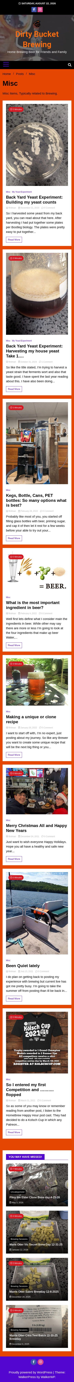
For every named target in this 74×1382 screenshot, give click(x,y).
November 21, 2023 (30, 208)
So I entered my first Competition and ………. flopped (30, 1089)
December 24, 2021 (30, 836)
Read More (14, 239)
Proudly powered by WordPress (31, 1372)
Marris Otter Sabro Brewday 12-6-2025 (34, 1291)
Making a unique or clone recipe (31, 719)
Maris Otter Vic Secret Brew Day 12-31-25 (35, 1244)
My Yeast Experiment (22, 192)
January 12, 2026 (19, 1250)
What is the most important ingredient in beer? (33, 605)
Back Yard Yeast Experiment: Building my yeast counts (34, 199)
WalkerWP (48, 1377)
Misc (8, 192)
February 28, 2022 (29, 511)
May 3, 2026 (17, 1202)
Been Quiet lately (23, 965)
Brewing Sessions (19, 1239)
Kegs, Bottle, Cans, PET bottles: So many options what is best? (36, 500)
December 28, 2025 (20, 1297)
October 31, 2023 (28, 362)
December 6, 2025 (20, 1344)
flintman (12, 208)
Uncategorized (17, 1192)
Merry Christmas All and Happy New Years (36, 828)
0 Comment (49, 208)
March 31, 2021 (28, 1100)
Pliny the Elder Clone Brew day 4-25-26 (34, 1197)
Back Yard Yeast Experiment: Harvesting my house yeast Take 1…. (34, 351)
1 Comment (47, 362)
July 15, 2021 (27, 971)
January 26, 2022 (29, 728)
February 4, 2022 (28, 613)
